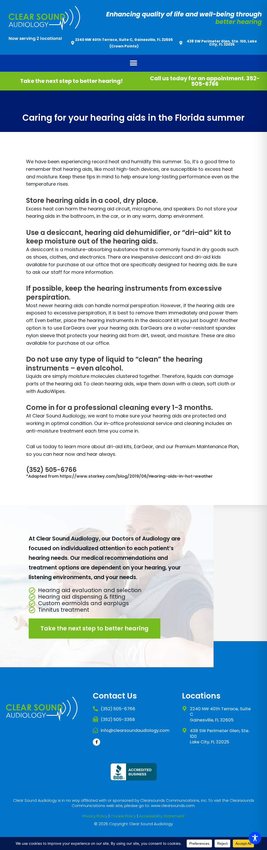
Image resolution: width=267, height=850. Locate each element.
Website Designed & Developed (110, 834)
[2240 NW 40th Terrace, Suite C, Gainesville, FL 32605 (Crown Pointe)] (73, 43)
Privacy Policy (94, 816)
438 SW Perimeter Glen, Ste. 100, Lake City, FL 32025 (222, 43)
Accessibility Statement (162, 816)
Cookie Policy (123, 816)
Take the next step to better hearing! (71, 81)
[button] (133, 63)
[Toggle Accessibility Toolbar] (255, 838)
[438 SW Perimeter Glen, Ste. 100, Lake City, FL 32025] (181, 43)
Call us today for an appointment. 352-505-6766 (205, 81)
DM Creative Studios (167, 834)
